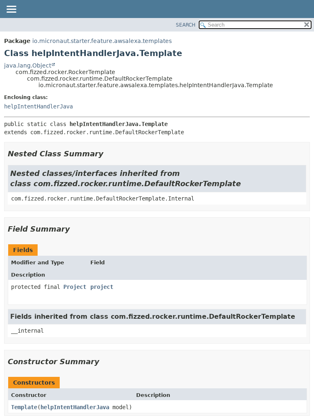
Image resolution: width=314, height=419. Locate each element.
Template (24, 407)
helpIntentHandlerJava (38, 106)
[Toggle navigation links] (11, 10)
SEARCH (185, 25)
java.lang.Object (27, 65)
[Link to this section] (109, 153)
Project (74, 287)
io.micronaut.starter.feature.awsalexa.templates (102, 41)
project (101, 287)
